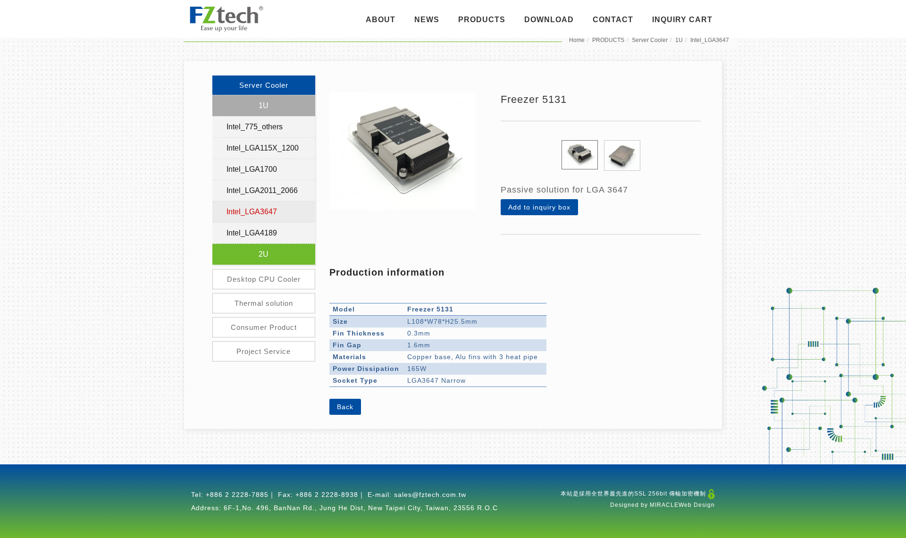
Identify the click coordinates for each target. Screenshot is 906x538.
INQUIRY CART (682, 20)
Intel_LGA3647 (709, 40)
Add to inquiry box (539, 207)
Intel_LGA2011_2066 (262, 190)
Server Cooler (650, 40)
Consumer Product (264, 327)
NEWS (426, 20)
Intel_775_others (254, 127)
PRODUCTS (481, 20)
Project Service (263, 351)
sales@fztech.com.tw (430, 494)
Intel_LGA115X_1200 (262, 148)
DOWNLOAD (549, 20)
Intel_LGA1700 (251, 169)
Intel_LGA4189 (251, 233)
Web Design (697, 505)
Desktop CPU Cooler (264, 279)
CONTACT (613, 20)
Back (345, 407)
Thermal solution (264, 303)
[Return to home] (226, 19)
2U (263, 254)
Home (577, 40)
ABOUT (380, 20)
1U (679, 40)
